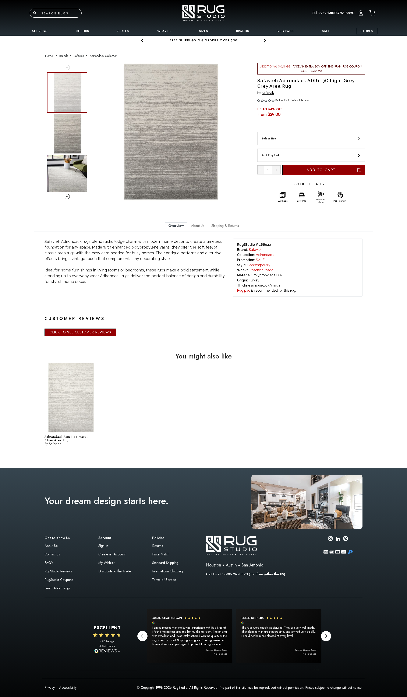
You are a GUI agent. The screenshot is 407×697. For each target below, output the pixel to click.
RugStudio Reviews (58, 571)
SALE (260, 260)
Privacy (50, 687)
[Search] (35, 13)
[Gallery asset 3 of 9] (67, 175)
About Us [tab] (197, 225)
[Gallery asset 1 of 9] (170, 132)
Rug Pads (285, 31)
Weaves (164, 31)
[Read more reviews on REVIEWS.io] (107, 651)
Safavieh (268, 93)
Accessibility (68, 687)
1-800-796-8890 (340, 13)
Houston (213, 565)
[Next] (246, 132)
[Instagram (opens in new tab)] (330, 539)
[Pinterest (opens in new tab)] (345, 539)
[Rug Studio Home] (203, 12)
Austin (231, 565)
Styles (123, 31)
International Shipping (167, 571)
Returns (157, 545)
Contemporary (258, 265)
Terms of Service (164, 579)
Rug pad (243, 290)
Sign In (103, 545)
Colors (82, 31)
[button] (361, 13)
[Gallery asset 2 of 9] (67, 134)
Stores (367, 31)
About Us (51, 545)
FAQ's (49, 562)
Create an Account (111, 554)
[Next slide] (264, 40)
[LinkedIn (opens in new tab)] (338, 538)
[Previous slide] (142, 40)
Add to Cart (321, 169)
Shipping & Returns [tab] (225, 225)
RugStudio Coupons (59, 579)
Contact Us (52, 554)
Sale (326, 31)
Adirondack (265, 255)
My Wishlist (106, 562)
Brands (242, 31)
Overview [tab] (176, 225)
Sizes (203, 31)
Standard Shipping (165, 562)
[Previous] (95, 132)
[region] (234, 636)
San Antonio (252, 565)
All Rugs (39, 31)
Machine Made (261, 270)
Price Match (160, 554)
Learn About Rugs (58, 588)
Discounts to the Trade (114, 571)
